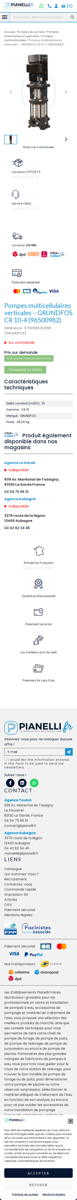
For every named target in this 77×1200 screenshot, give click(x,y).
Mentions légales (54, 1194)
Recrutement (15, 879)
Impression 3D (16, 894)
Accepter (38, 1173)
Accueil (9, 32)
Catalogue (13, 868)
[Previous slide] (11, 92)
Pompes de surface (30, 32)
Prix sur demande (21, 352)
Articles (10, 899)
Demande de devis (25, 370)
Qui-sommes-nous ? (21, 874)
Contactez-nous (18, 884)
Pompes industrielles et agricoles (31, 34)
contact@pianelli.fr (20, 825)
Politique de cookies (25, 1194)
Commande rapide (20, 889)
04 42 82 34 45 (17, 528)
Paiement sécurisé (19, 909)
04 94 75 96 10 (16, 491)
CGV (8, 904)
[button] (70, 1121)
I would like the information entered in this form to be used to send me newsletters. (36, 763)
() (69, 6)
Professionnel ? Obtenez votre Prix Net (29, 358)
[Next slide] (65, 92)
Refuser (38, 1185)
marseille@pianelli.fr (21, 853)
